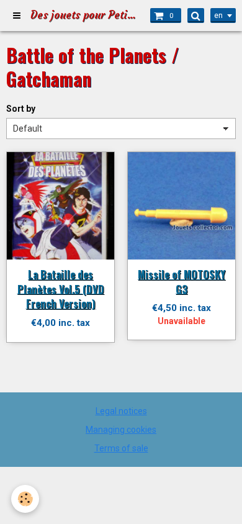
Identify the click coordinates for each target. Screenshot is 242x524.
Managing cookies (121, 430)
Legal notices (121, 411)
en (218, 15)
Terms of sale (121, 448)
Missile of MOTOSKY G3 (181, 281)
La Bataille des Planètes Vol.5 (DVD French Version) (60, 288)
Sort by (20, 109)
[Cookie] (25, 499)
